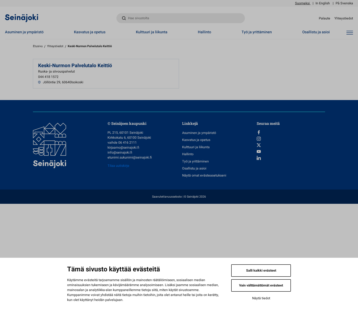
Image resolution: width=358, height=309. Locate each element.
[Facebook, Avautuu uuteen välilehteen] (291, 132)
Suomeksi (302, 3)
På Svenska (344, 3)
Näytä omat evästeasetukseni (204, 175)
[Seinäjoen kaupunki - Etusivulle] (21, 18)
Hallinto (204, 32)
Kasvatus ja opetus (89, 32)
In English (323, 3)
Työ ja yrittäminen (257, 32)
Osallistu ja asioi (316, 32)
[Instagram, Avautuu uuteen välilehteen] (291, 139)
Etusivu (38, 46)
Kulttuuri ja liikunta (151, 32)
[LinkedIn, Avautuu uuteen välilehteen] (291, 158)
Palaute (324, 18)
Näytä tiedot (261, 298)
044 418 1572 (48, 76)
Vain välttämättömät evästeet (261, 285)
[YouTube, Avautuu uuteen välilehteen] (291, 151)
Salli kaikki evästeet (261, 270)
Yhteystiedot (343, 18)
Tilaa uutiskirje (118, 165)
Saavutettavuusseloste (167, 196)
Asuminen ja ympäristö (24, 32)
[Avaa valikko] (349, 32)
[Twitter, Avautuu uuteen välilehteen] (291, 145)
